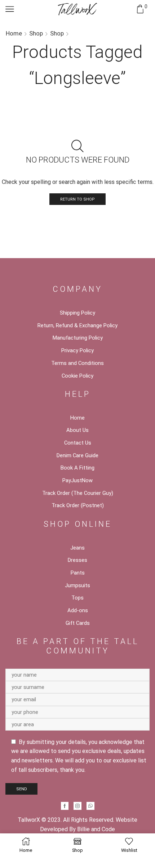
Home (14, 33)
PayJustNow (77, 480)
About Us (77, 430)
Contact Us (77, 442)
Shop (36, 33)
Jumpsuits (77, 585)
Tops (77, 597)
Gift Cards (78, 623)
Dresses (77, 560)
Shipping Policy (77, 313)
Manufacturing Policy (78, 338)
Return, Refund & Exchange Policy (77, 325)
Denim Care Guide (77, 455)
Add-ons (77, 610)
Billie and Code (96, 829)
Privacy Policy (77, 350)
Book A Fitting (77, 467)
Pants (78, 572)
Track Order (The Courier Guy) (77, 493)
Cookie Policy (77, 376)
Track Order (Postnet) (78, 505)
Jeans (77, 547)
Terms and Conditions (77, 363)
